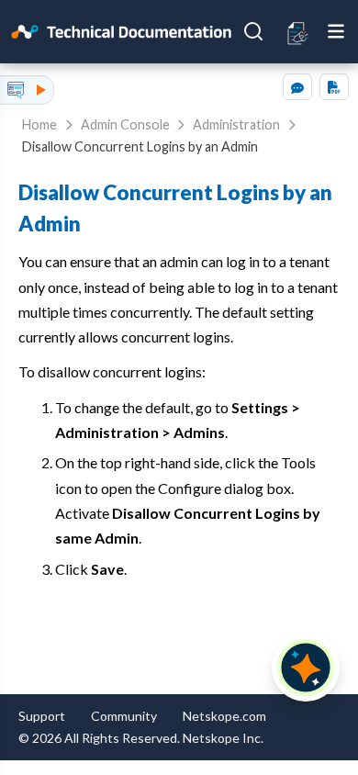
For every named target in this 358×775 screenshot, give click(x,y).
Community (124, 716)
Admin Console (125, 124)
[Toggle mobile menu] (336, 31)
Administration (236, 124)
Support (41, 716)
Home (39, 124)
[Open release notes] (298, 31)
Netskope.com (224, 716)
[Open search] (253, 31)
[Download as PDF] (334, 86)
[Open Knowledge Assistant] (305, 667)
